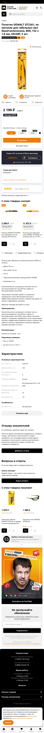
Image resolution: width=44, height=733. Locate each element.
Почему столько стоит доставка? (14, 180)
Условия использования (32, 644)
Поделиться (38, 102)
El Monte (37, 8)
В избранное (23, 102)
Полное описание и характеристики (14, 195)
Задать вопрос (22, 481)
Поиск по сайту (19, 14)
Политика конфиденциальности (13, 644)
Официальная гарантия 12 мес (32, 96)
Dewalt (26, 189)
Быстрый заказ (22, 145)
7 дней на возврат (12, 96)
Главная (4, 20)
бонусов (31, 229)
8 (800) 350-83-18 (41, 7)
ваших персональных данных (22, 718)
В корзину (22, 140)
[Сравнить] (13, 244)
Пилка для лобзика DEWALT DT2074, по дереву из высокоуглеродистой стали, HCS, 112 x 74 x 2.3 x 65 (11, 521)
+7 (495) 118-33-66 (22, 659)
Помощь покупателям (11, 697)
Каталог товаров (9, 692)
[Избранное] (9, 244)
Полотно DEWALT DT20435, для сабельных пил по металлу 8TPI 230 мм (11, 235)
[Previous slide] (4, 133)
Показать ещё (22, 413)
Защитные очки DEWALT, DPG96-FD (31, 520)
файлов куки (30, 716)
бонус (9, 229)
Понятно (8, 723)
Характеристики (24, 253)
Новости (22, 685)
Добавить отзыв (22, 451)
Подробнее (22, 576)
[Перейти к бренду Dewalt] (8, 188)
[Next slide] (40, 133)
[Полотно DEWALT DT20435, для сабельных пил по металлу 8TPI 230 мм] (11, 211)
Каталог (4, 14)
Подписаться (22, 630)
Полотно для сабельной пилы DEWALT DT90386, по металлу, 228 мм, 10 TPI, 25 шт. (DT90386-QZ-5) (32, 235)
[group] (22, 539)
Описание (9, 253)
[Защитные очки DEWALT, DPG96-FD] (33, 498)
